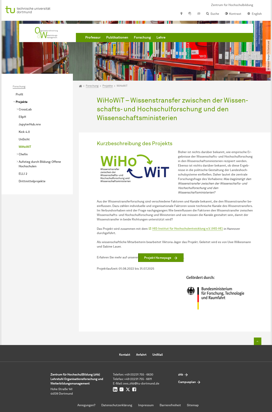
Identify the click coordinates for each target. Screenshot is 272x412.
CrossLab (25, 109)
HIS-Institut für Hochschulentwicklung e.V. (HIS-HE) (187, 228)
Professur (93, 37)
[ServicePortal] (189, 14)
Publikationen (117, 37)
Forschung (142, 37)
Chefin (23, 154)
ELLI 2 (23, 174)
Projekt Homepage (157, 258)
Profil (19, 94)
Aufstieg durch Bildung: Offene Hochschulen (40, 164)
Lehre (160, 37)
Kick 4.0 (24, 132)
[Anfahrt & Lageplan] (181, 14)
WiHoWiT (25, 147)
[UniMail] (198, 14)
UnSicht (24, 139)
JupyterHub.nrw (30, 124)
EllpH (22, 117)
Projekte (21, 102)
